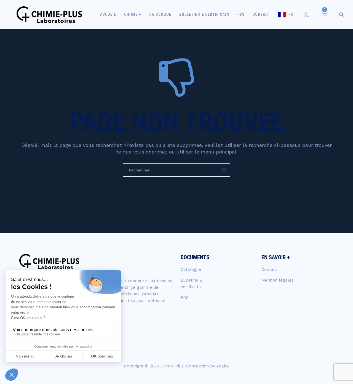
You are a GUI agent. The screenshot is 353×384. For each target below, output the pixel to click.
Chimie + (132, 14)
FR (290, 14)
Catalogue (160, 14)
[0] (323, 14)
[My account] (306, 14)
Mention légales (277, 280)
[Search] (341, 14)
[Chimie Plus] (49, 14)
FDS (241, 14)
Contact (261, 14)
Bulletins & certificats (204, 14)
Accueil (108, 14)
